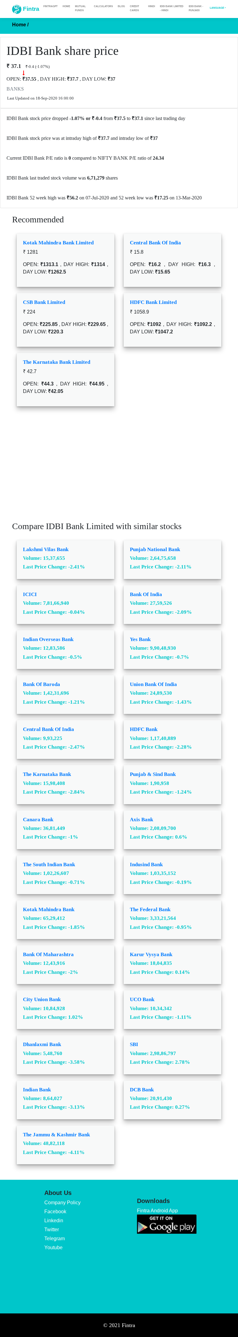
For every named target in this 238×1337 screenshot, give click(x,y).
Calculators (103, 6)
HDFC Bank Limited (153, 302)
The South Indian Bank (49, 864)
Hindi (151, 6)
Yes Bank (140, 639)
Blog (121, 6)
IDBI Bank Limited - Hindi (171, 8)
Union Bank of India (153, 684)
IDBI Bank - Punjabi (196, 8)
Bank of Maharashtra (48, 954)
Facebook (55, 1211)
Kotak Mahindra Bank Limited (58, 243)
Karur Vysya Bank (151, 954)
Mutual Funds (80, 8)
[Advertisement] (119, 468)
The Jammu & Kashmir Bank (56, 1135)
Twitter (51, 1229)
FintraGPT (50, 6)
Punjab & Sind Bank (153, 774)
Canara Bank (38, 819)
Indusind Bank (146, 864)
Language (217, 7)
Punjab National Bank (155, 549)
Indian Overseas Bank (48, 639)
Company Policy (62, 1202)
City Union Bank (42, 999)
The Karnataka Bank (47, 774)
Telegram (54, 1238)
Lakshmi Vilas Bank (45, 549)
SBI (134, 1044)
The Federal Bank (150, 909)
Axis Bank (141, 819)
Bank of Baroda (41, 684)
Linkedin (53, 1220)
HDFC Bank (143, 729)
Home (66, 6)
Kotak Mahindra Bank (48, 909)
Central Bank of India (155, 243)
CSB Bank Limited (44, 302)
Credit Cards (134, 8)
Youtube (53, 1247)
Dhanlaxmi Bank (42, 1044)
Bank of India (146, 594)
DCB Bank (142, 1090)
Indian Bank (37, 1090)
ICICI (30, 594)
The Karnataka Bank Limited (56, 362)
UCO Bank (142, 999)
